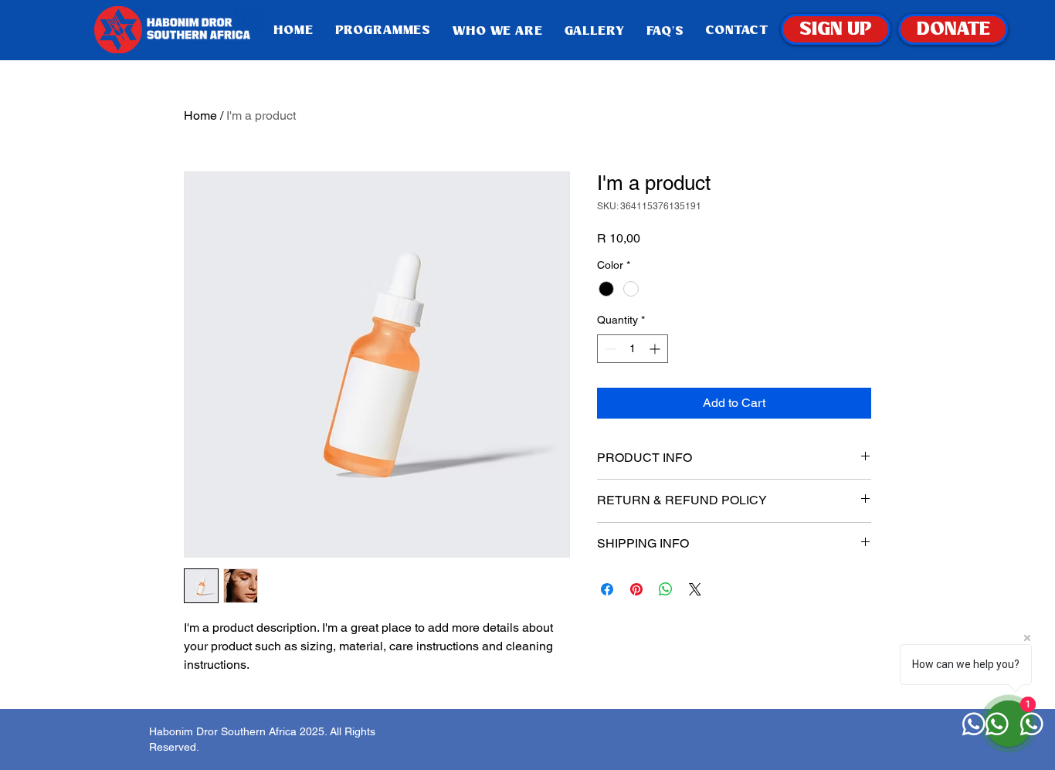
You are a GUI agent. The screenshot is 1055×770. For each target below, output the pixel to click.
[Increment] (656, 348)
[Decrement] (609, 348)
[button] (498, 30)
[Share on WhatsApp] (665, 589)
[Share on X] (695, 589)
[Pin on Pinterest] (636, 589)
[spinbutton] (632, 348)
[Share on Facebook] (607, 589)
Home (200, 115)
